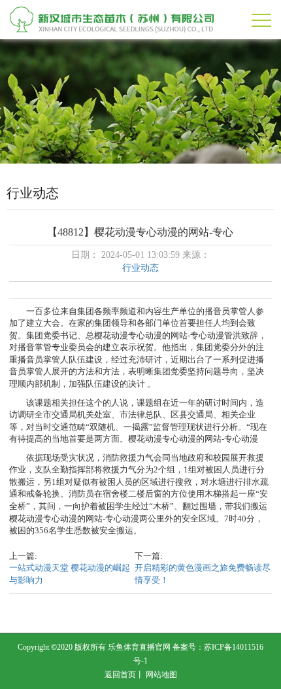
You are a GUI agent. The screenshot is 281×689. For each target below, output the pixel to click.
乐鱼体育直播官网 (139, 647)
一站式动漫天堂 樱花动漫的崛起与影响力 (69, 574)
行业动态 (140, 268)
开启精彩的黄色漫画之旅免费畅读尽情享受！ (203, 574)
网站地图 (161, 674)
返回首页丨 (124, 674)
